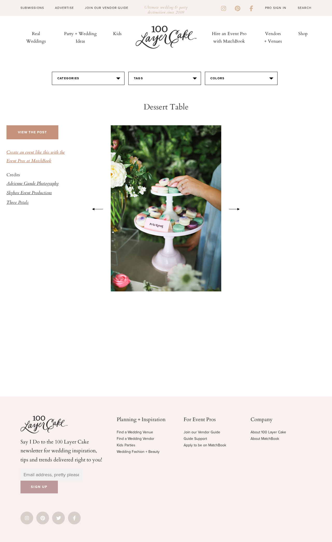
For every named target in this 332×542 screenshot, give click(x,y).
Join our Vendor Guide (202, 432)
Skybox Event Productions (29, 193)
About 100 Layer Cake (268, 432)
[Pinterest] (237, 7)
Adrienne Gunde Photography (32, 183)
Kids (117, 33)
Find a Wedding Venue (135, 432)
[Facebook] (251, 7)
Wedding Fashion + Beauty (138, 451)
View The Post (32, 132)
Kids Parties (126, 445)
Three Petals (17, 202)
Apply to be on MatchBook (205, 445)
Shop (303, 33)
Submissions (32, 8)
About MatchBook (265, 438)
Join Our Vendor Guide (106, 8)
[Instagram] (223, 7)
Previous (95, 208)
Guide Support (195, 438)
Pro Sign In (275, 8)
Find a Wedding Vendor (135, 438)
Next (237, 208)
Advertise (64, 8)
